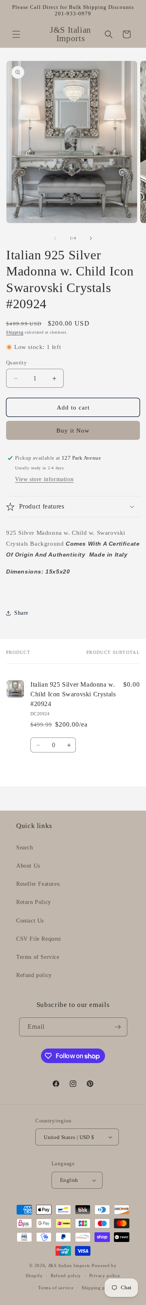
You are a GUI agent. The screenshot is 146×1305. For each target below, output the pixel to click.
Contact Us (30, 921)
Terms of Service (38, 957)
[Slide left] (55, 238)
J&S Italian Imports (69, 1265)
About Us (28, 866)
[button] (16, 34)
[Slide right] (91, 238)
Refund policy (34, 975)
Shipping (15, 332)
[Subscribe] (118, 1026)
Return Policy (33, 902)
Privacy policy (104, 1275)
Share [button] (21, 613)
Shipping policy (99, 1287)
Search (24, 848)
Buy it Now (73, 430)
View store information (44, 479)
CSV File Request (38, 939)
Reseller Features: (38, 884)
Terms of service (55, 1287)
